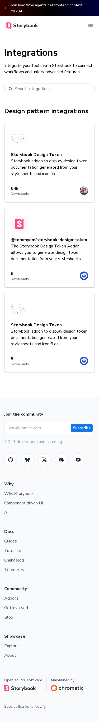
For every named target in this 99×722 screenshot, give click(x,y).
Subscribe (82, 427)
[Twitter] (44, 459)
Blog (8, 617)
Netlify (40, 706)
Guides (10, 541)
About (10, 655)
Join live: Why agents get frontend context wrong (46, 8)
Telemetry (14, 570)
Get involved (16, 608)
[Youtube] (78, 459)
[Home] (21, 25)
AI (6, 513)
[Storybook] (61, 459)
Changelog (14, 560)
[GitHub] (10, 459)
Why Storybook (19, 493)
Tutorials (12, 551)
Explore (11, 646)
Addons (11, 598)
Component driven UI (23, 503)
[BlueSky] (27, 459)
